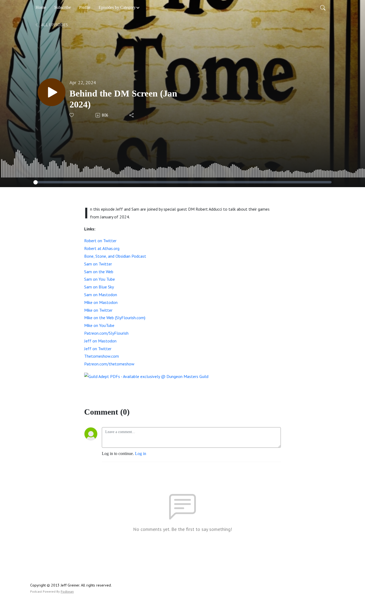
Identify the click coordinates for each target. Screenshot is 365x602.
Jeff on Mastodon (100, 341)
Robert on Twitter (100, 240)
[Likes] (72, 115)
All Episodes (54, 24)
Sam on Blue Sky (99, 287)
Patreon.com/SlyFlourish (106, 333)
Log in (140, 453)
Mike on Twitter (98, 310)
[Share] (132, 115)
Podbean (67, 591)
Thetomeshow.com (101, 356)
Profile (84, 7)
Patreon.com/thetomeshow (109, 363)
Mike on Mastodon (101, 302)
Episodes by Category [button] (117, 7)
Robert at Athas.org (101, 248)
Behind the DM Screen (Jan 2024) (123, 98)
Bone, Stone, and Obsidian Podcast (115, 256)
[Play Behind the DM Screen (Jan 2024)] (51, 92)
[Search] (323, 7)
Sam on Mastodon (100, 294)
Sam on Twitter (98, 264)
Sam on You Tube (99, 279)
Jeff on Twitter (97, 348)
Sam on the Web (98, 271)
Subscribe (62, 7)
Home (41, 7)
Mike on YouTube (99, 325)
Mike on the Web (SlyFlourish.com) (114, 317)
